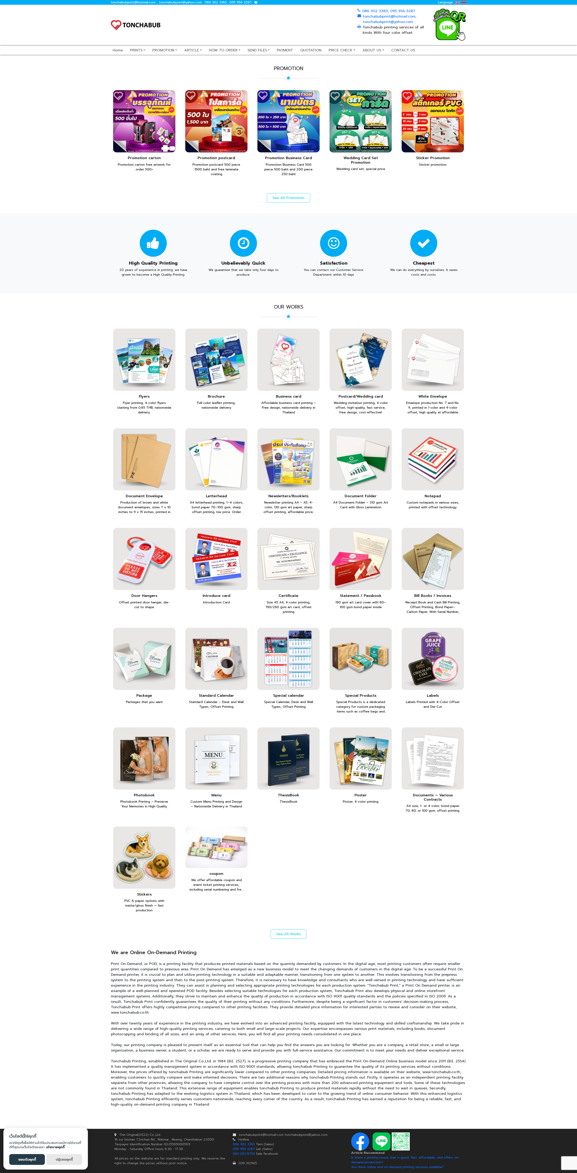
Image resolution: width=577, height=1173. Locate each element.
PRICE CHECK (341, 50)
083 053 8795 (244, 1153)
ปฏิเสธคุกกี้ (64, 1159)
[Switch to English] (457, 2)
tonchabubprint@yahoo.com (180, 2)
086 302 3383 (216, 2)
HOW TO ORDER (223, 50)
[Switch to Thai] (464, 2)
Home (118, 50)
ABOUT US (371, 50)
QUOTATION (310, 50)
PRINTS (136, 50)
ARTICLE (191, 50)
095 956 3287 (240, 2)
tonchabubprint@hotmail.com (133, 2)
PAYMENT (285, 50)
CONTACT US (403, 50)
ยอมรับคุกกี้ (27, 1159)
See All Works (288, 934)
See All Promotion (288, 198)
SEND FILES (257, 50)
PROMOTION (163, 50)
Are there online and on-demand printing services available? (397, 1167)
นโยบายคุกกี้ (55, 1147)
